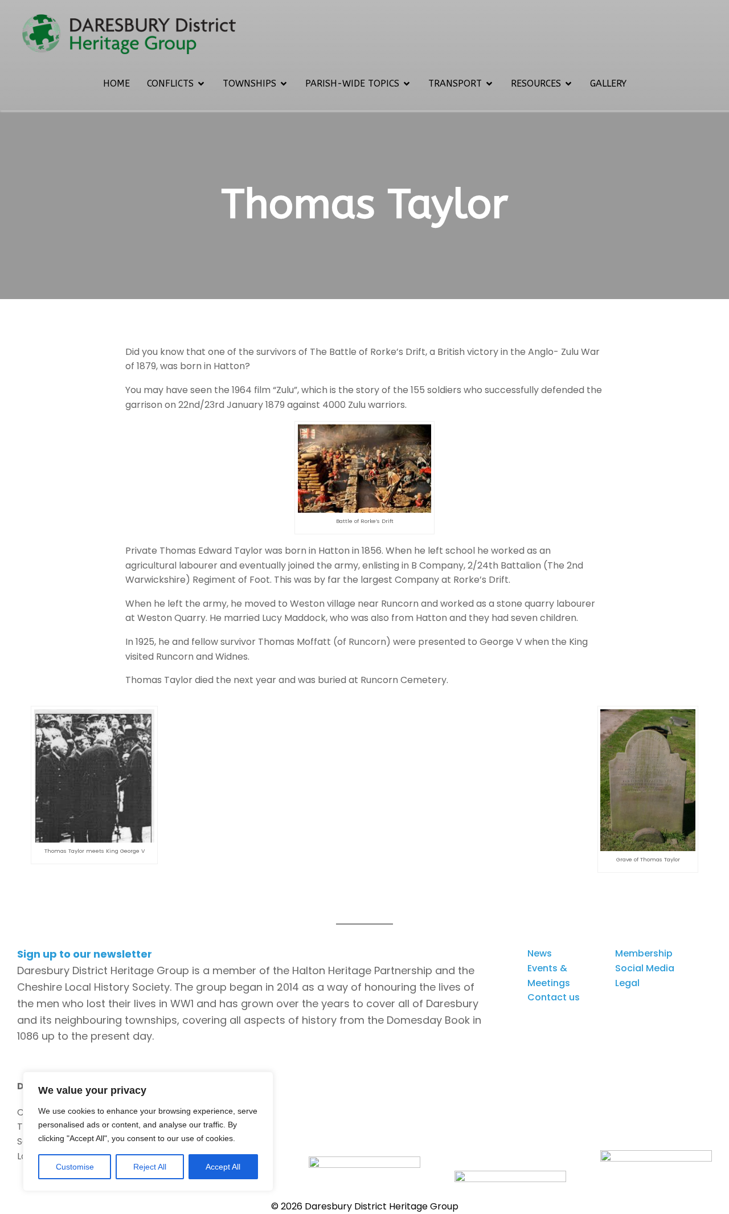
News (539, 953)
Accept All (223, 1166)
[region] (148, 1131)
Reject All (149, 1166)
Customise (75, 1166)
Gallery (608, 83)
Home (116, 83)
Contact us (553, 997)
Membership (644, 953)
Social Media (644, 968)
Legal (627, 983)
